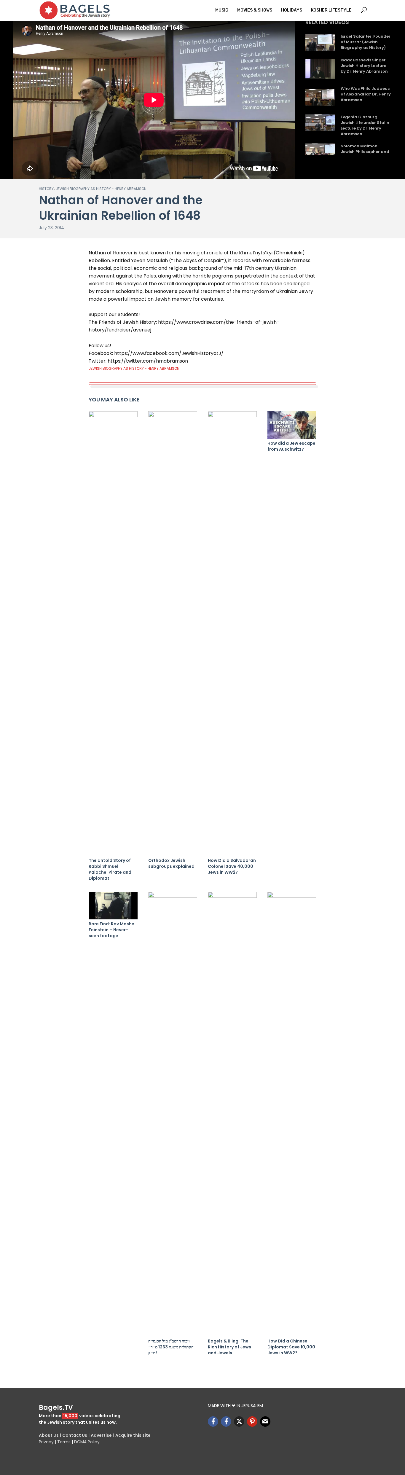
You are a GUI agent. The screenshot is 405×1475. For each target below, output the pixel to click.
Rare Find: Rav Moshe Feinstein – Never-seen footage (111, 930)
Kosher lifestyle (331, 10)
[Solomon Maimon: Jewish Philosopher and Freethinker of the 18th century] (320, 151)
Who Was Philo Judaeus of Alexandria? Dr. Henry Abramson (366, 94)
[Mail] (265, 1421)
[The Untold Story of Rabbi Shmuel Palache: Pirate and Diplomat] (113, 633)
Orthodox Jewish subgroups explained (171, 863)
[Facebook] (213, 1421)
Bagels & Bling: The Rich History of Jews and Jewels (229, 1347)
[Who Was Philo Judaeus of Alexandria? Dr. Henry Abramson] (320, 97)
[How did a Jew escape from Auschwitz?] (291, 425)
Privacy (46, 1442)
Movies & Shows (254, 10)
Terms (64, 1442)
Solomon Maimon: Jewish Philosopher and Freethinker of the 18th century (365, 154)
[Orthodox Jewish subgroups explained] (172, 633)
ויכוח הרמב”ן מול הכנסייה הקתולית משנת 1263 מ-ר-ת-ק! (171, 1347)
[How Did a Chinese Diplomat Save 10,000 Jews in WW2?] (291, 1114)
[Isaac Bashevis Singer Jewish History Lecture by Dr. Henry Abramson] (320, 69)
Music (221, 10)
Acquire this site (133, 1435)
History (46, 188)
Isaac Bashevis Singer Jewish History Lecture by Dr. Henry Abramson (364, 66)
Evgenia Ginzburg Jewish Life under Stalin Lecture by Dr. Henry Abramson (365, 125)
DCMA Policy (87, 1442)
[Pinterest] (252, 1421)
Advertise (101, 1435)
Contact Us (74, 1435)
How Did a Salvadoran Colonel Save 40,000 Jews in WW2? (232, 866)
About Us (49, 1435)
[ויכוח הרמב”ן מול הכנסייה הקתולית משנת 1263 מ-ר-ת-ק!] (172, 1114)
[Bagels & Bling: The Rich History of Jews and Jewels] (232, 1114)
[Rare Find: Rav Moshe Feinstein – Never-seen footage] (113, 905)
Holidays (291, 10)
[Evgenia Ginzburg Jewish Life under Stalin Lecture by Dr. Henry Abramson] (320, 122)
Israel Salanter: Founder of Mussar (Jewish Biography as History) (365, 42)
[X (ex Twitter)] (239, 1421)
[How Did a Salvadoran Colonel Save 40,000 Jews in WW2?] (232, 633)
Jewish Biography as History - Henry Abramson (101, 188)
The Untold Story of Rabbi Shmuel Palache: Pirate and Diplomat (110, 869)
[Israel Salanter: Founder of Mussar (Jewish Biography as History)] (320, 42)
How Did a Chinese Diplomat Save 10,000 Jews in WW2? (291, 1347)
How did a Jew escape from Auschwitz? (291, 446)
